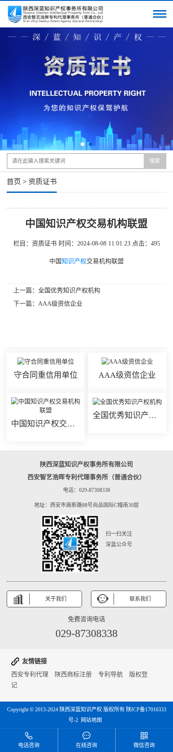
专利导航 (110, 674)
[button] (82, 144)
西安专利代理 (29, 674)
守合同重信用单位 (46, 375)
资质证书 (42, 181)
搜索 (154, 161)
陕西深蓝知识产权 (80, 709)
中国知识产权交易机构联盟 (45, 423)
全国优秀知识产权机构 (69, 290)
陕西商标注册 (73, 674)
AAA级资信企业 (60, 303)
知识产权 (74, 261)
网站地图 (91, 720)
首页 (14, 181)
